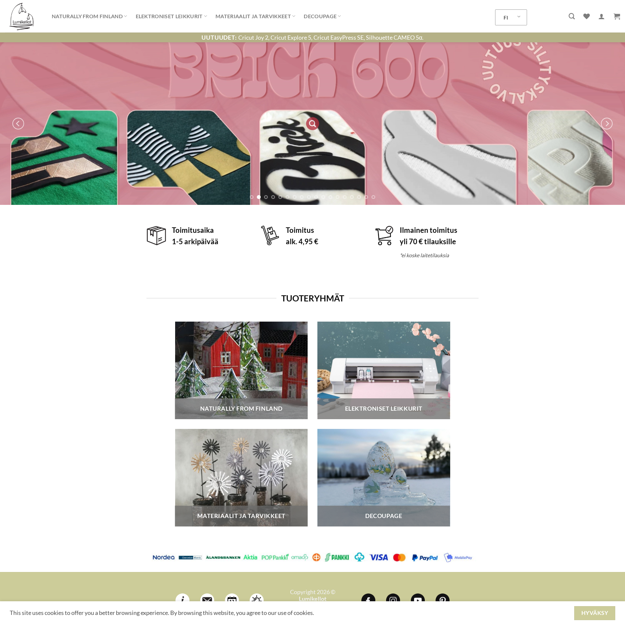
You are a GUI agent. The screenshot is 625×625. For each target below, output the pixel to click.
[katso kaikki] (384, 123)
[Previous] (18, 123)
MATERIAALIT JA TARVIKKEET (253, 16)
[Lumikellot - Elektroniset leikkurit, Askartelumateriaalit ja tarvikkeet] (23, 16)
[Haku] (572, 16)
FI (506, 17)
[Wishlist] (586, 16)
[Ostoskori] (617, 16)
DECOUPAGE (320, 16)
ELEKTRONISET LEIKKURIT (169, 16)
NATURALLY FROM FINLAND (87, 16)
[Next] (607, 123)
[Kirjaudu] (601, 16)
